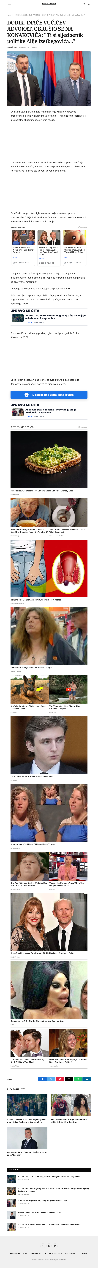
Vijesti (34, 47)
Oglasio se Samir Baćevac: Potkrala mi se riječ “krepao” (27, 1153)
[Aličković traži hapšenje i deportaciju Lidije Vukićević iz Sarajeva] (71, 1105)
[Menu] (9, 4)
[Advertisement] (49, 141)
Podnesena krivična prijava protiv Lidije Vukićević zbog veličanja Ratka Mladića (49, 1224)
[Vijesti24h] (49, 4)
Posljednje (14, 1170)
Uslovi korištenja (53, 1254)
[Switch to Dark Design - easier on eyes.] (84, 4)
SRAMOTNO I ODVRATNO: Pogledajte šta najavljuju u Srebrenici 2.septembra (26, 1120)
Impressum (15, 1254)
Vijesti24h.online (59, 1259)
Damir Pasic (13, 47)
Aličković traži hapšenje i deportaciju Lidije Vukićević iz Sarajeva (69, 1120)
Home (9, 15)
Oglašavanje (71, 1254)
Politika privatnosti (32, 1254)
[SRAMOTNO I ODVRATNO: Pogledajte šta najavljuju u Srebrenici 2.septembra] (27, 1105)
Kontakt (84, 1254)
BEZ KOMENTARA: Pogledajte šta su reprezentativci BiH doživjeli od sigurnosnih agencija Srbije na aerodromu (54, 1190)
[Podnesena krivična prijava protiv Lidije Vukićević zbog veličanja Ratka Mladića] (11, 1227)
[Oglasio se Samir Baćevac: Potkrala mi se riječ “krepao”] (27, 1138)
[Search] (88, 4)
